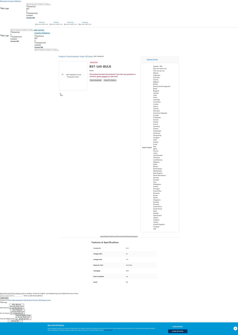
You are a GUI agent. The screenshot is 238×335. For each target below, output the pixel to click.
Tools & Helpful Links (23, 315)
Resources (16, 14)
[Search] (49, 4)
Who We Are (16, 304)
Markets (9, 14)
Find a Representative (15, 300)
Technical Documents (117, 236)
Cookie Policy (108, 330)
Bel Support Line (44, 300)
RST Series (89, 56)
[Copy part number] (137, 62)
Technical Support (131, 236)
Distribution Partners (31, 300)
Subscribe (4, 298)
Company (23, 14)
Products (3, 14)
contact (104, 76)
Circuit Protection (72, 56)
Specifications (105, 236)
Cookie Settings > (177, 326)
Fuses (82, 56)
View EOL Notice (110, 80)
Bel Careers (4, 1)
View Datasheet (95, 80)
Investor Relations (14, 1)
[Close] (235, 328)
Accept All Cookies (177, 331)
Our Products (17, 310)
